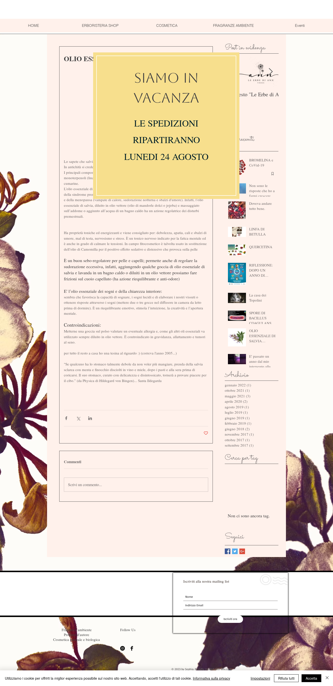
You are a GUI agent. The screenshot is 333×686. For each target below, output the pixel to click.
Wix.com (226, 669)
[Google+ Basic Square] (242, 551)
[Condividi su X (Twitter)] (78, 418)
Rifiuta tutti (286, 678)
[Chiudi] (327, 678)
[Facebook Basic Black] (131, 648)
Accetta (311, 678)
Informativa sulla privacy (211, 678)
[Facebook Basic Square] (227, 551)
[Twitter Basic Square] (235, 551)
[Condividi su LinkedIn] (90, 418)
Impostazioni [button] (260, 678)
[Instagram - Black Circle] (122, 648)
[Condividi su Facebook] (66, 418)
